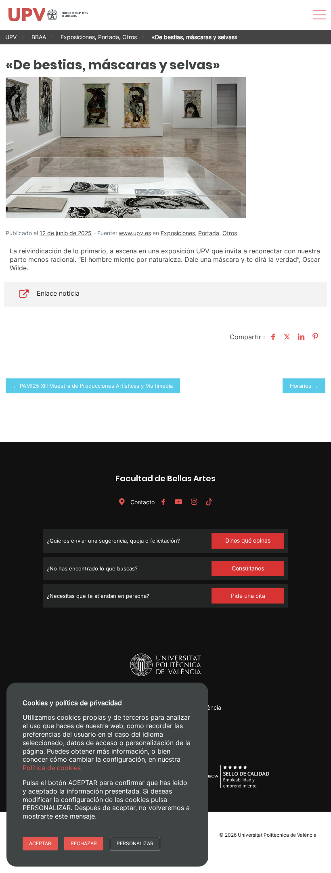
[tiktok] (209, 502)
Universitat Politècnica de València (277, 835)
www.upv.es (135, 233)
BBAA (38, 36)
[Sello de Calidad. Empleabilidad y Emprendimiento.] (233, 787)
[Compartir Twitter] (286, 337)
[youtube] (178, 502)
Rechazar (84, 843)
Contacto (142, 502)
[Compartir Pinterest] (314, 337)
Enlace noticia (58, 293)
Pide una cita (248, 595)
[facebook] (163, 502)
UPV (11, 36)
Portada (108, 36)
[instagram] (194, 502)
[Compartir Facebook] (272, 337)
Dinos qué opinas (247, 540)
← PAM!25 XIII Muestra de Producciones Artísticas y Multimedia (93, 385)
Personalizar (135, 843)
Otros (129, 36)
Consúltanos (248, 568)
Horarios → (304, 385)
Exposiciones (78, 36)
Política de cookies (52, 768)
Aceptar (40, 843)
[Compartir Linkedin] (300, 337)
